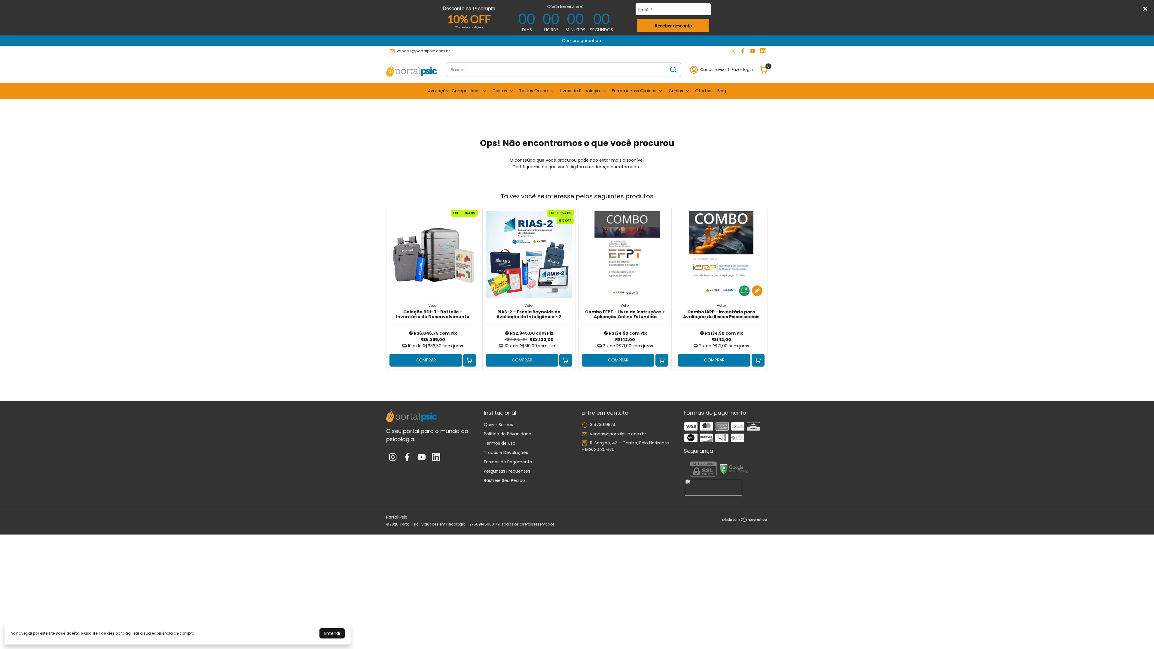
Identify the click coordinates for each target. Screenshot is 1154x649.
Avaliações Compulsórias (454, 91)
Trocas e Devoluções (506, 452)
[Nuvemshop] (745, 521)
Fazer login (742, 69)
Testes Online (533, 91)
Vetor (433, 305)
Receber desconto (673, 25)
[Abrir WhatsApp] (1139, 634)
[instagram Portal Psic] (733, 51)
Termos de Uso (499, 443)
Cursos (676, 91)
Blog (721, 91)
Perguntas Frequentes (507, 471)
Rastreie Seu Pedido (504, 480)
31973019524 (603, 425)
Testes (500, 91)
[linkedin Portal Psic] (763, 51)
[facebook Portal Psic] (743, 51)
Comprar (426, 360)
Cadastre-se (713, 69)
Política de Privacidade (507, 434)
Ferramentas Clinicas (634, 91)
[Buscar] (673, 69)
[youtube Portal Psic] (753, 51)
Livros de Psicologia (580, 91)
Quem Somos (498, 425)
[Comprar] (469, 360)
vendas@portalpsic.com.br (423, 51)
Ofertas (703, 91)
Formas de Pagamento (508, 462)
